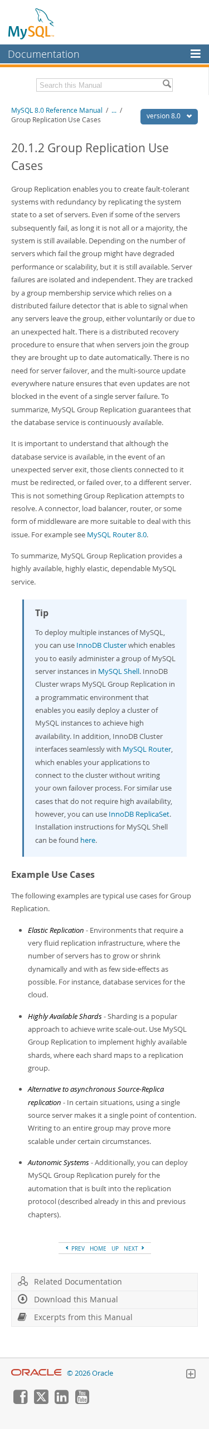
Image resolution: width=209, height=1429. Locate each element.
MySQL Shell (118, 671)
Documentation (44, 54)
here (87, 840)
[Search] (166, 85)
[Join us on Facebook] (20, 1401)
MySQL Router (147, 749)
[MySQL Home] (32, 23)
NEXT (132, 1248)
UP (115, 1248)
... (113, 110)
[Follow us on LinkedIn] (61, 1401)
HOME (98, 1248)
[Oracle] (36, 1373)
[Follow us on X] (41, 1401)
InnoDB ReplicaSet (139, 814)
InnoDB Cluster (101, 645)
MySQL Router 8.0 (117, 534)
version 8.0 (164, 116)
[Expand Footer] (190, 1375)
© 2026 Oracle (90, 1373)
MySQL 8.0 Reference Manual (57, 110)
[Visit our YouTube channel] (82, 1401)
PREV (77, 1248)
